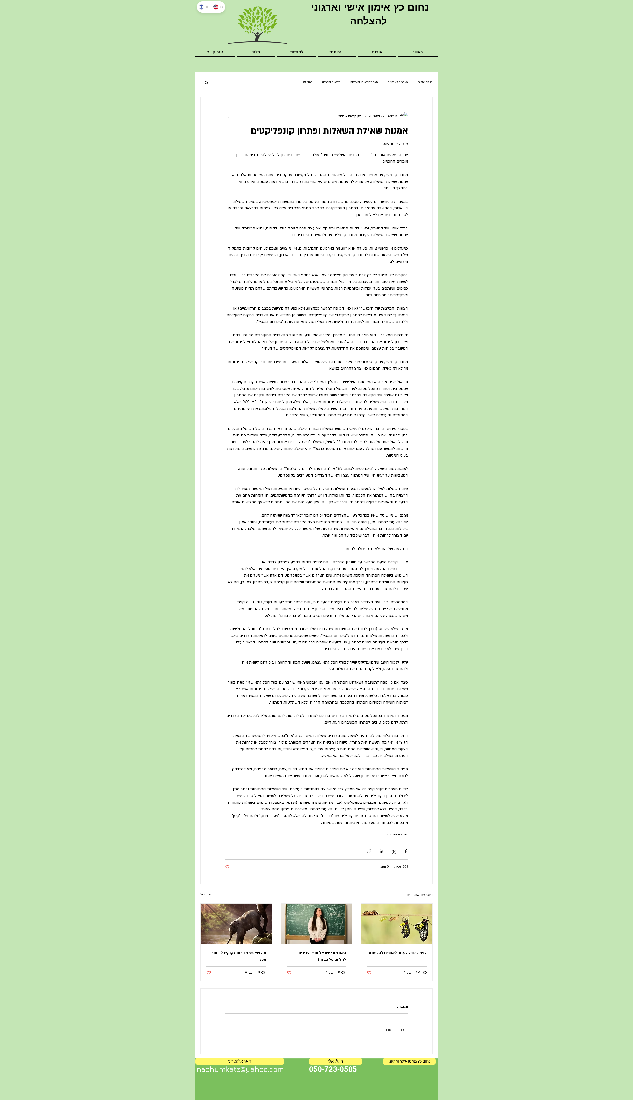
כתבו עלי (307, 82)
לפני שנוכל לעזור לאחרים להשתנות (397, 953)
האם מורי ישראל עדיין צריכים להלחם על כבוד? (322, 956)
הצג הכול (206, 894)
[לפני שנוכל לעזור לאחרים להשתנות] (396, 924)
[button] (337, 52)
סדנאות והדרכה (331, 82)
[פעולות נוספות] (228, 116)
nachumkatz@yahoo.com (240, 1069)
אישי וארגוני (336, 7)
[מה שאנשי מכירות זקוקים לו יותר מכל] (236, 924)
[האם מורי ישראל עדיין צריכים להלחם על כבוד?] (316, 924)
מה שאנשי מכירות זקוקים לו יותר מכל (238, 956)
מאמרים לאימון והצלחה (364, 82)
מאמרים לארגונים (398, 82)
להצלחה (368, 21)
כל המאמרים (425, 82)
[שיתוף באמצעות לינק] (369, 851)
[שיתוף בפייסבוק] (405, 851)
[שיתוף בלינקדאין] (381, 851)
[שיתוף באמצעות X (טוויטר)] (393, 851)
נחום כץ (409, 7)
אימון (377, 7)
